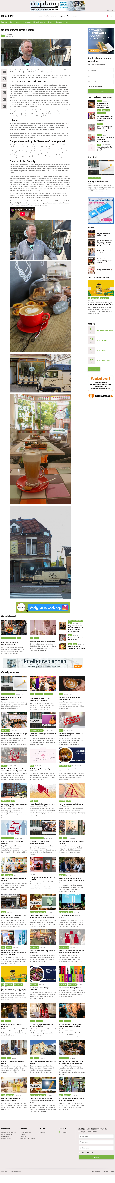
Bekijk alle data (94, 369)
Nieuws (40, 16)
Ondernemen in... (15, 22)
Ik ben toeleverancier (95, 86)
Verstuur (101, 91)
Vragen (22, 1134)
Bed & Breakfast (6, 1138)
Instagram (64, 1132)
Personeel (4, 22)
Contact (74, 16)
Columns (50, 22)
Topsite (112, 1171)
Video (3, 36)
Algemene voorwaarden (27, 1138)
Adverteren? (110, 10)
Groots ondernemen (62, 22)
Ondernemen (27, 22)
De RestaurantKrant (7, 1134)
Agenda (53, 16)
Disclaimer (23, 1136)
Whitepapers (61, 16)
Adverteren (43, 1132)
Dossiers (46, 16)
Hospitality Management (8, 1132)
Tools (68, 16)
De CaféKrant (5, 1136)
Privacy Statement (25, 1132)
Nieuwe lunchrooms (39, 22)
